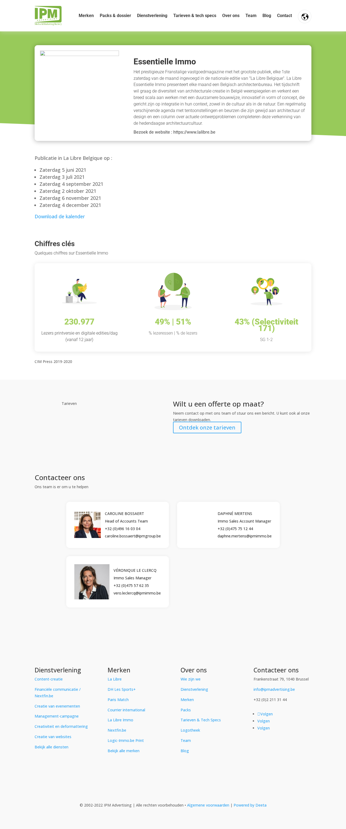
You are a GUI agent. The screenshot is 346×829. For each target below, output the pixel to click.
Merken (86, 15)
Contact (284, 15)
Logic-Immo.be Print (126, 740)
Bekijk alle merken (123, 750)
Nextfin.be (117, 730)
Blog (266, 15)
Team (251, 15)
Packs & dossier (115, 15)
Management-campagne (57, 716)
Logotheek (190, 730)
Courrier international (126, 709)
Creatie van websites (53, 736)
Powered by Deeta (250, 805)
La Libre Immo (120, 719)
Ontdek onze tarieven (207, 427)
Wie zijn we (191, 679)
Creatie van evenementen (57, 706)
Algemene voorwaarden (208, 805)
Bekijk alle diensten (51, 746)
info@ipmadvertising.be (274, 689)
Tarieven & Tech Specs (201, 719)
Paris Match (118, 699)
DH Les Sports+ (122, 689)
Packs (186, 709)
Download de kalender (60, 216)
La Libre (115, 679)
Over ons (230, 15)
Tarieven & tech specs (194, 15)
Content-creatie (49, 679)
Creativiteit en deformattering (61, 726)
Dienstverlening (152, 15)
